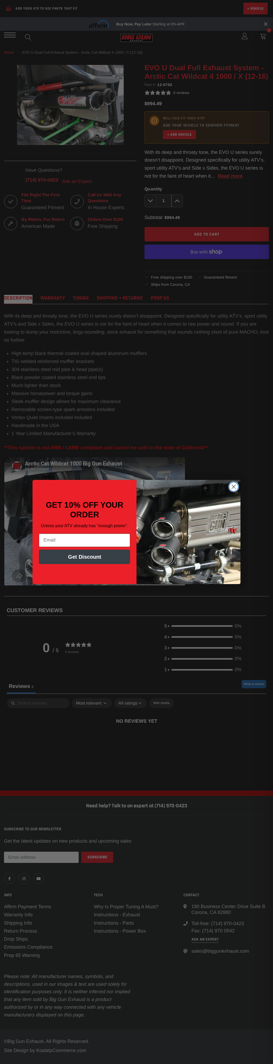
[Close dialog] (233, 486)
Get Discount (84, 557)
